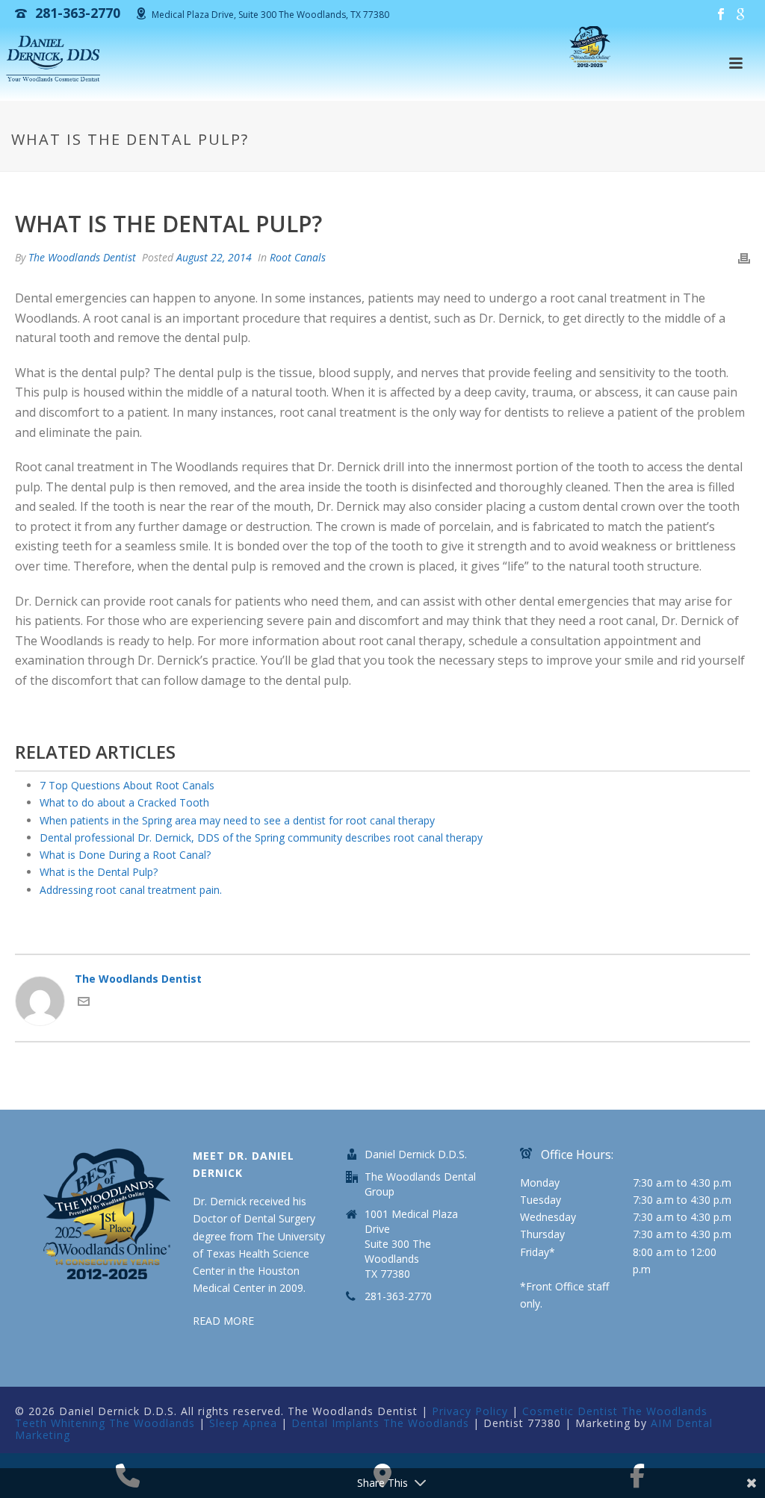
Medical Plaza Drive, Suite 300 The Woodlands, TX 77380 (270, 14)
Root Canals (298, 257)
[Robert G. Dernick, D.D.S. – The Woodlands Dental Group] (55, 59)
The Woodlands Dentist (82, 257)
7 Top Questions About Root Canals (127, 785)
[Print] (744, 257)
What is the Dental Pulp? (99, 872)
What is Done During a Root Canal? (125, 855)
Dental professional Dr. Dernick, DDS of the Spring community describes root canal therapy (261, 837)
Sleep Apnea (243, 1423)
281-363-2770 (398, 1296)
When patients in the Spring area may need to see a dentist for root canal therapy (237, 820)
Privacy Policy (470, 1411)
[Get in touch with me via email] (84, 1003)
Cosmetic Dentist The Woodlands (614, 1411)
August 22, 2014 (214, 257)
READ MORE (223, 1321)
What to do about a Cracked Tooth (124, 802)
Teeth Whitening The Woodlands (105, 1423)
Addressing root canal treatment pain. (131, 890)
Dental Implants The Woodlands (380, 1423)
